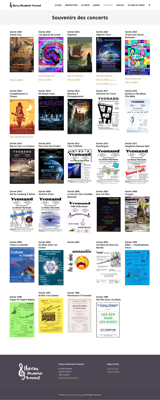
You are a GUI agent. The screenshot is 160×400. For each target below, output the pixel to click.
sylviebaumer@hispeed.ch (68, 378)
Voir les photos (46, 75)
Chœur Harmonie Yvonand (75, 395)
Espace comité (113, 368)
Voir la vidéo (16, 79)
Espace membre (113, 372)
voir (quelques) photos (21, 136)
